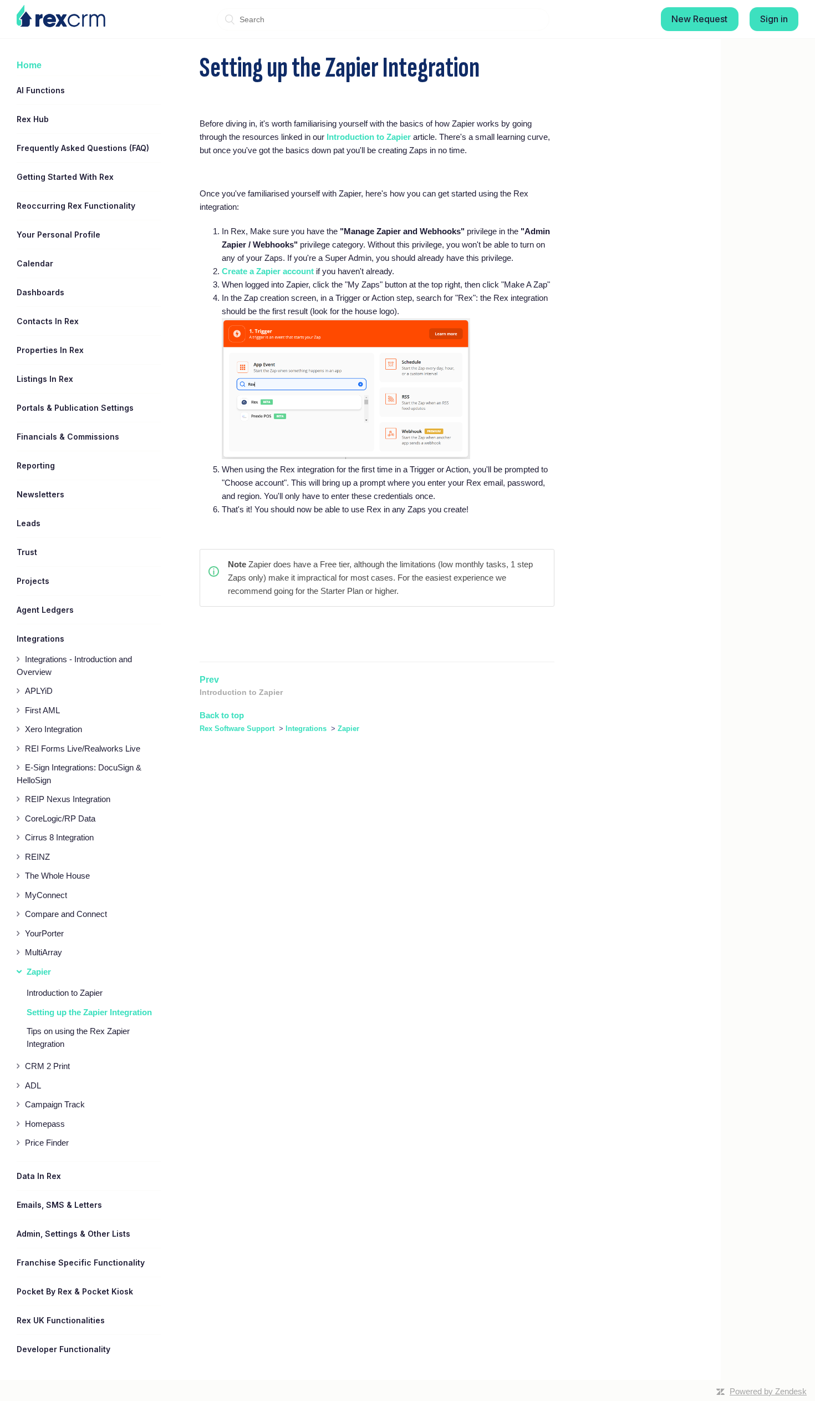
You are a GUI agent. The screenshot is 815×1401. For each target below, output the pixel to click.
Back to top (222, 715)
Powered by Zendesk (768, 1391)
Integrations (306, 728)
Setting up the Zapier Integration (89, 1012)
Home (29, 65)
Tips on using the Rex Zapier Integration (78, 1037)
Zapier (348, 728)
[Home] (61, 16)
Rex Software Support (237, 728)
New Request (699, 18)
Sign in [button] (774, 18)
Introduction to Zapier (65, 992)
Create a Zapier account (268, 271)
